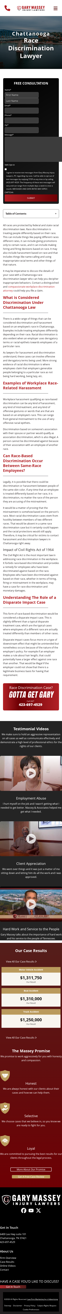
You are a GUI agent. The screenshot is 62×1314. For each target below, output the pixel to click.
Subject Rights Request (46, 1305)
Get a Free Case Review (31, 1176)
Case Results (7, 1262)
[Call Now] (7, 6)
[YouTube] (31, 1213)
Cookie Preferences (31, 1309)
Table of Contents (16, 213)
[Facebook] (23, 1213)
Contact (4, 1269)
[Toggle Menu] (55, 8)
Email (8, 105)
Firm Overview (8, 1258)
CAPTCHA (9, 192)
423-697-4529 (30, 704)
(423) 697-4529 (12, 182)
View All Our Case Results (20, 961)
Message (9, 134)
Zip (6, 125)
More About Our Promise (31, 1169)
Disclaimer (17, 1305)
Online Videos (8, 1265)
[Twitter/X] (38, 1213)
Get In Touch (13, 1286)
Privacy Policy (29, 1305)
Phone (8, 115)
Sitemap (7, 1305)
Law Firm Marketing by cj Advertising (42, 1299)
